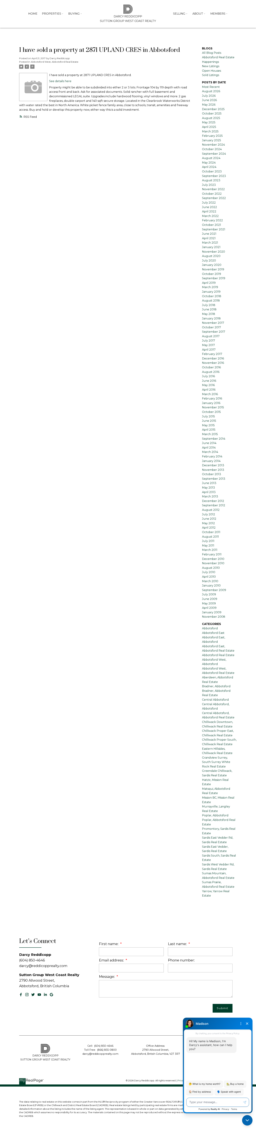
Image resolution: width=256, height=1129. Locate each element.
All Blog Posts (211, 52)
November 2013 (213, 470)
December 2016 (213, 358)
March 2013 (210, 496)
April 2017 (209, 349)
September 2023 (214, 176)
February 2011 (212, 554)
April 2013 (209, 492)
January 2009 (211, 612)
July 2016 (208, 376)
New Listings (210, 66)
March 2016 (210, 394)
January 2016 (211, 403)
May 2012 (208, 523)
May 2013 (208, 487)
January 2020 (211, 265)
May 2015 (208, 425)
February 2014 (212, 456)
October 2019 (211, 274)
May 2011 (208, 545)
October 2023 (212, 171)
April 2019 (209, 282)
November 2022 (213, 189)
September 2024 (214, 153)
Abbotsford (210, 628)
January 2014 (211, 461)
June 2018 (209, 309)
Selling (179, 13)
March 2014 (210, 452)
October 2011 (211, 532)
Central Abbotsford (215, 699)
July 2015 (208, 416)
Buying (74, 13)
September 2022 (214, 198)
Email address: (112, 960)
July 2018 (208, 305)
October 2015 (211, 412)
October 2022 (212, 193)
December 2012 (213, 501)
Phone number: (181, 960)
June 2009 (209, 599)
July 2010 (208, 572)
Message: (107, 976)
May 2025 (208, 122)
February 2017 (212, 354)
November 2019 (213, 269)
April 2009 (209, 607)
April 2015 (208, 429)
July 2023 (209, 185)
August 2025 (211, 118)
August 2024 (211, 158)
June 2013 (209, 483)
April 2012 (209, 527)
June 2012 (209, 518)
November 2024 (213, 144)
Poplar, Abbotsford (215, 815)
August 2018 (211, 300)
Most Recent (211, 87)
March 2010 (210, 581)
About (197, 13)
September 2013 (213, 478)
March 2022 (210, 216)
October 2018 (211, 296)
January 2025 (211, 140)
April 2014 (209, 447)
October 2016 (211, 367)
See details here (60, 81)
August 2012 (211, 510)
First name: (109, 944)
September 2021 (213, 229)
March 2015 (210, 434)
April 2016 (208, 389)
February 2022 (212, 220)
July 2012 (208, 514)
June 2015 (209, 420)
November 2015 (213, 407)
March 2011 (209, 550)
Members (217, 13)
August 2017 (211, 336)
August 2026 (211, 91)
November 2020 (213, 251)
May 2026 (208, 104)
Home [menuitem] (32, 13)
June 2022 (209, 207)
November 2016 (213, 363)
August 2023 (211, 180)
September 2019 (213, 278)
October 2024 (212, 149)
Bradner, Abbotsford (216, 686)
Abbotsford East (213, 633)
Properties (51, 13)
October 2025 (212, 113)
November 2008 (213, 616)
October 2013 (211, 474)
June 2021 (209, 233)
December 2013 (213, 465)
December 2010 (213, 559)
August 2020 (211, 256)
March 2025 (210, 131)
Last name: (178, 944)
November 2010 (213, 563)
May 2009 (209, 603)
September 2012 (213, 505)
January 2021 (211, 247)
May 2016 (208, 385)
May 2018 (208, 314)
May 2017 (208, 345)
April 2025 (209, 127)
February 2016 (212, 398)
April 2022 (209, 211)
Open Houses (211, 70)
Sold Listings (210, 75)
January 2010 (211, 585)
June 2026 (209, 100)
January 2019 (211, 291)
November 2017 (213, 322)
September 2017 (213, 331)
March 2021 (210, 242)
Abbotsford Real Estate (218, 655)
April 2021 (209, 238)
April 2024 (209, 167)
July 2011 (208, 541)
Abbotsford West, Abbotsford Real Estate (54, 61)
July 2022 (209, 202)
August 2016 (210, 372)
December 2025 (213, 109)
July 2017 (208, 340)
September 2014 (213, 438)
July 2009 (209, 594)
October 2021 (211, 225)
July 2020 (209, 260)
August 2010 (211, 567)
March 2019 (210, 287)
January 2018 (211, 318)
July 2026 (209, 95)
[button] (20, 994)
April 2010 (209, 576)
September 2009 (214, 590)
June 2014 (209, 443)
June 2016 (209, 380)
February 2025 (212, 135)
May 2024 (209, 162)
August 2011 (210, 536)
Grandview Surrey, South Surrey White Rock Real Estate (216, 762)
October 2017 (211, 327)
